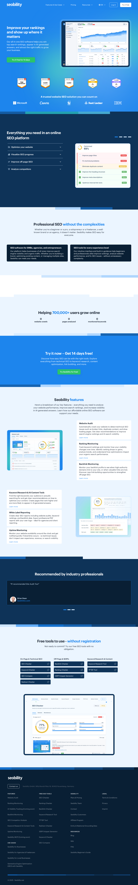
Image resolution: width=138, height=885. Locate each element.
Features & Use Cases (54, 5)
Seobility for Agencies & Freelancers (21, 852)
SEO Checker (27, 664)
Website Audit (13, 798)
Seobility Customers (78, 815)
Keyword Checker (28, 670)
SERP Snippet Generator (64, 676)
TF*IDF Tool (93, 670)
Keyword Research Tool (97, 664)
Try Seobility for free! (69, 372)
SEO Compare (27, 676)
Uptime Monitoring (15, 831)
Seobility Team (76, 803)
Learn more (83, 438)
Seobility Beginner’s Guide (81, 852)
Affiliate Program (77, 820)
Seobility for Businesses (17, 847)
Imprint (105, 809)
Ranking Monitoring (15, 803)
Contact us (13, 786)
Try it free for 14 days (21, 60)
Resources (86, 5)
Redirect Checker (28, 682)
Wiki (72, 841)
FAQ (72, 847)
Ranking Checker (61, 670)
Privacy (105, 803)
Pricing (73, 5)
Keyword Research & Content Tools (21, 826)
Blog (72, 835)
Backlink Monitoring (15, 815)
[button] (65, 609)
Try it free (125, 5)
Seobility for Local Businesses (19, 858)
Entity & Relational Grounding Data (84, 826)
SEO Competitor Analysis (17, 820)
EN (102, 5)
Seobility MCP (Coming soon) (19, 837)
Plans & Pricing (76, 798)
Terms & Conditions (109, 798)
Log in (113, 5)
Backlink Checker (61, 664)
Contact (74, 809)
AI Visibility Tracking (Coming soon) (21, 809)
